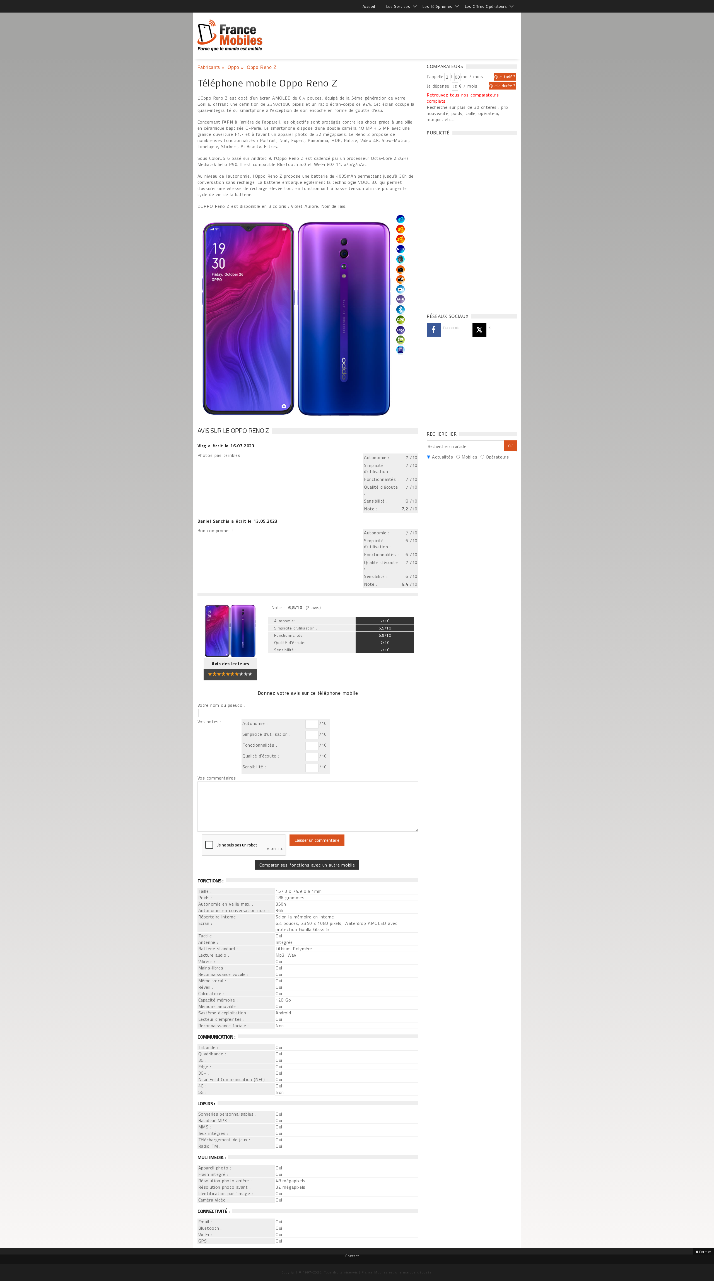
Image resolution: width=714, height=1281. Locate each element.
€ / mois (468, 86)
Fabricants (208, 67)
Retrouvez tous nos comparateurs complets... (463, 97)
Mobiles (469, 456)
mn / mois (472, 76)
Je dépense (439, 86)
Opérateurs (497, 456)
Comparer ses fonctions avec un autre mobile (307, 865)
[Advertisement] (415, 34)
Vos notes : (209, 721)
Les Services (398, 6)
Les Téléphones (437, 6)
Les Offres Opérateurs (486, 6)
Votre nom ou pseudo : (221, 705)
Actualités (442, 456)
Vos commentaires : (218, 778)
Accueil (369, 6)
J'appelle (435, 76)
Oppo (233, 67)
